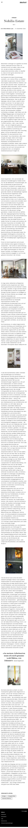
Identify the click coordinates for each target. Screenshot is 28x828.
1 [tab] (13, 172)
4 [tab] (16, 366)
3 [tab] (15, 366)
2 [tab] (15, 172)
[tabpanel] (14, 164)
